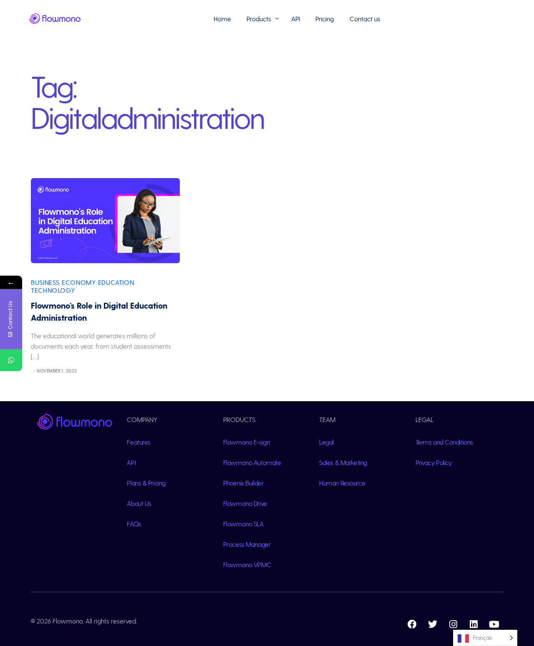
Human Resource (342, 483)
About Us (139, 503)
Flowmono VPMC (247, 564)
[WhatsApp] (11, 360)
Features (139, 442)
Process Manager (246, 544)
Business (45, 282)
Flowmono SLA (243, 524)
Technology (53, 290)
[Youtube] (494, 624)
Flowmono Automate (252, 462)
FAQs (134, 524)
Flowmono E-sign (246, 442)
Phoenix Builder (243, 483)
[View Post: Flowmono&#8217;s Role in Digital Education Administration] (105, 220)
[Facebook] (412, 624)
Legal (326, 442)
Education (116, 282)
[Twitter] (432, 624)
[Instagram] (453, 624)
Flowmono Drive (245, 503)
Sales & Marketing (343, 462)
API (131, 462)
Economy (79, 282)
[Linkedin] (473, 624)
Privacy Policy (434, 462)
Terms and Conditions (444, 442)
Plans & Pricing (146, 483)
